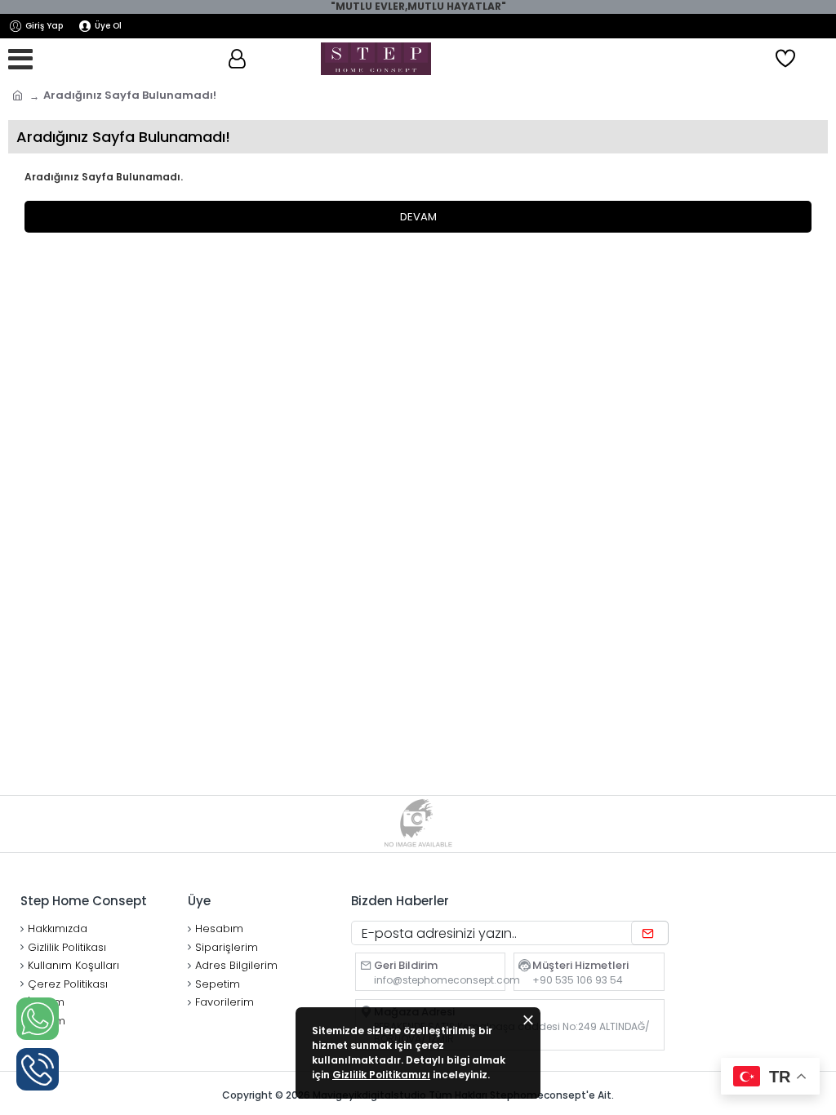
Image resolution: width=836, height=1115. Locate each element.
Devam (418, 216)
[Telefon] (37, 1069)
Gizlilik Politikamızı (381, 1075)
